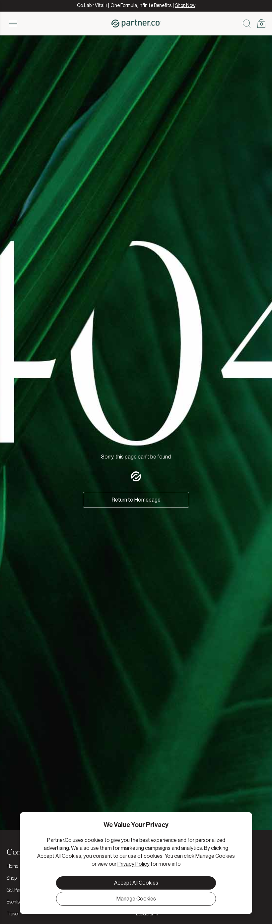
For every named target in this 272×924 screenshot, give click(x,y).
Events (13, 902)
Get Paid (15, 890)
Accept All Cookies (136, 883)
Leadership (147, 914)
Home (12, 866)
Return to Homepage (136, 500)
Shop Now (185, 5)
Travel (13, 914)
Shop (12, 878)
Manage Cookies (136, 898)
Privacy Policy (133, 864)
